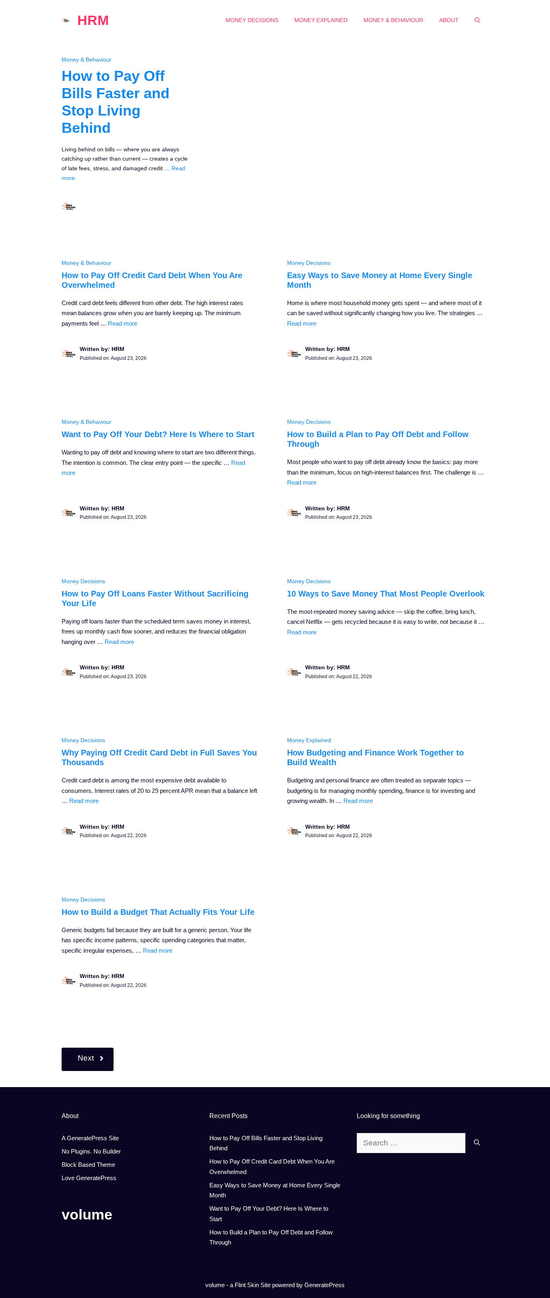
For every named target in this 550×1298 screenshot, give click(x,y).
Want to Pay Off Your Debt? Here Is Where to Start (158, 434)
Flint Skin (247, 1284)
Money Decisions (251, 20)
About (449, 20)
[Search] (476, 1143)
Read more (122, 323)
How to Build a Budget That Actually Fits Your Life (158, 912)
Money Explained (320, 20)
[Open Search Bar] (477, 20)
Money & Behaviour (393, 20)
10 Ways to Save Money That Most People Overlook (385, 593)
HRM (93, 20)
